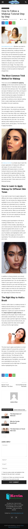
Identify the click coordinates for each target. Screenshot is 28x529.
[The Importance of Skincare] (5, 415)
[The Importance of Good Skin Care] (5, 430)
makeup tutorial (7, 163)
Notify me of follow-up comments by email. (13, 477)
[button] (2, 2)
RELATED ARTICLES (7, 409)
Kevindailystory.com (7, 46)
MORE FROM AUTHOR (19, 409)
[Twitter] (6, 22)
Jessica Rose (5, 19)
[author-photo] (14, 399)
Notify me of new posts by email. (11, 479)
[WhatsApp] (13, 22)
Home (3, 5)
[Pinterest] (10, 22)
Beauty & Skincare (10, 5)
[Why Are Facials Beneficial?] (5, 423)
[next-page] (5, 436)
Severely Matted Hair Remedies (21, 385)
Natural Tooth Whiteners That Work (7, 385)
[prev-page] (3, 436)
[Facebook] (3, 22)
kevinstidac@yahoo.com (17, 513)
